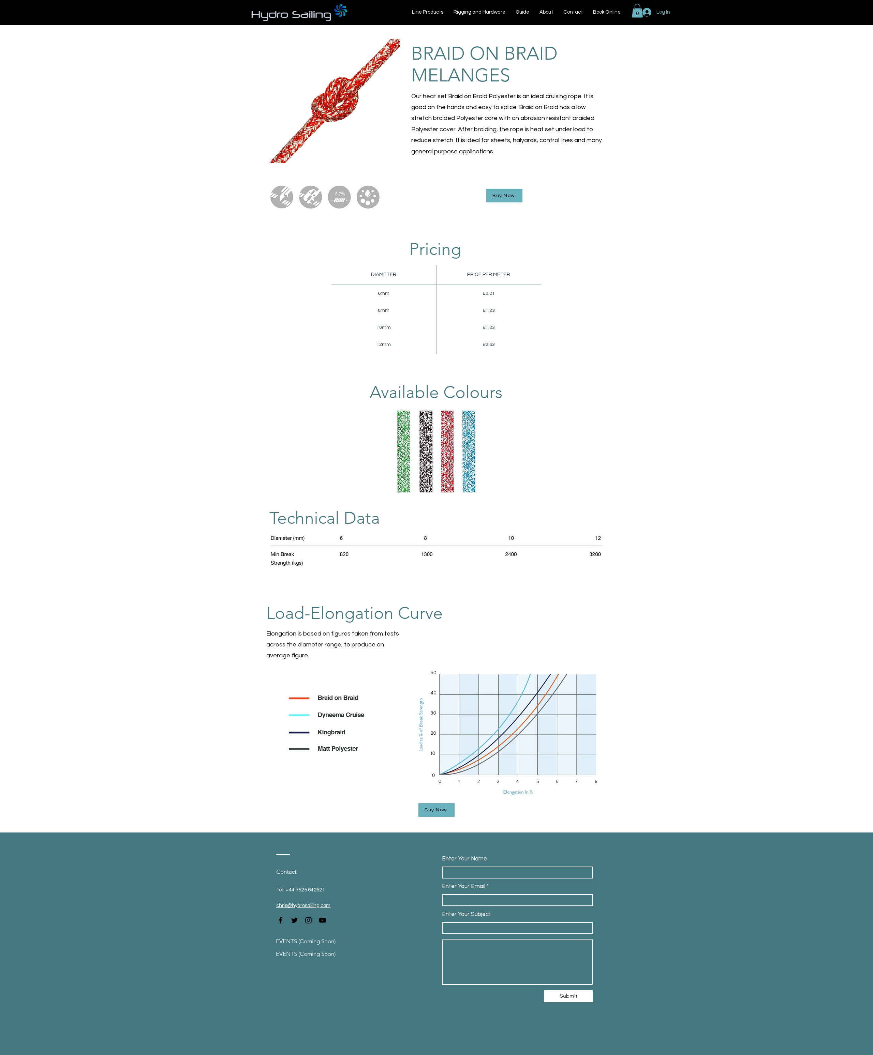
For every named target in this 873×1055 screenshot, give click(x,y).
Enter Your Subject (466, 914)
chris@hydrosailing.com (303, 905)
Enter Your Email (463, 886)
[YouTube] (322, 920)
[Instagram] (308, 920)
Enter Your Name (464, 859)
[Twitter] (294, 920)
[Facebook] (280, 920)
